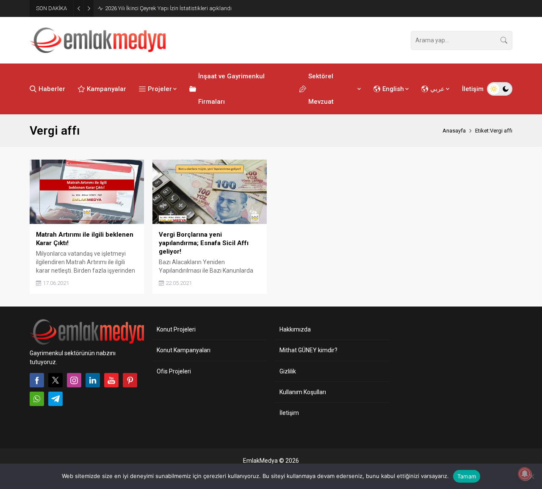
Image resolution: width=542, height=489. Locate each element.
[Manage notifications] (524, 474)
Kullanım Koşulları (302, 392)
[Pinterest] (130, 380)
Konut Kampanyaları (183, 350)
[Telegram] (55, 399)
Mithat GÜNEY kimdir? (308, 350)
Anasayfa (454, 130)
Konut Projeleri (176, 329)
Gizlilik (287, 371)
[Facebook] (37, 380)
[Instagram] (74, 380)
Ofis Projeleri (174, 371)
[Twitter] (55, 380)
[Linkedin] (93, 380)
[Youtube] (111, 380)
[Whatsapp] (37, 399)
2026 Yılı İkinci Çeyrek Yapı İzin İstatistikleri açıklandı (168, 8)
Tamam (466, 476)
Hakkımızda (295, 329)
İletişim (289, 412)
